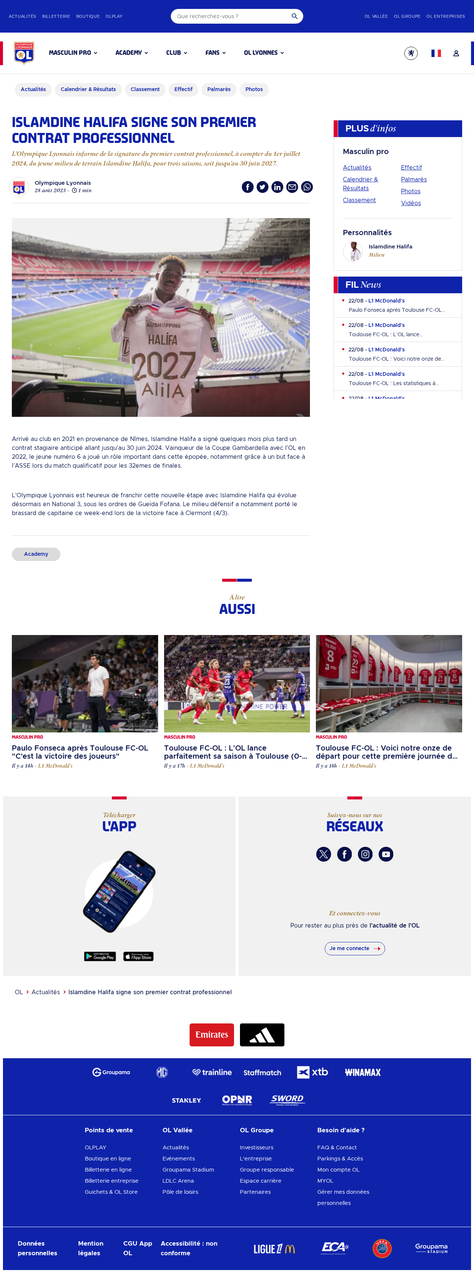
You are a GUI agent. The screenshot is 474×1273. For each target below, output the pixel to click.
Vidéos (411, 203)
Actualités (357, 168)
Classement (359, 200)
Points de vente (109, 1130)
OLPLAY (95, 1147)
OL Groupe (257, 1130)
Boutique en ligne (108, 1159)
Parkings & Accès (340, 1159)
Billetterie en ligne (108, 1170)
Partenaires (255, 1192)
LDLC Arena (178, 1181)
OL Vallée (178, 1130)
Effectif (411, 168)
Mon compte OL (338, 1170)
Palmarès (414, 180)
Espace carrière (260, 1181)
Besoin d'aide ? (341, 1130)
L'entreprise (256, 1159)
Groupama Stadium (188, 1170)
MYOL (325, 1181)
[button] (73, 53)
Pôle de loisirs (180, 1192)
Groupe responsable (267, 1170)
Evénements (179, 1159)
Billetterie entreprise (111, 1181)
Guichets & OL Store (111, 1192)
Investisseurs (256, 1147)
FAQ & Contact (337, 1147)
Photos (411, 191)
